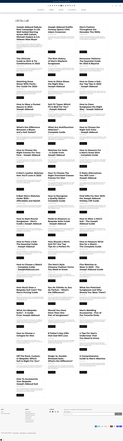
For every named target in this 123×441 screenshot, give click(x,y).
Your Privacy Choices (29, 420)
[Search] (112, 5)
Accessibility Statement (30, 415)
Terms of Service (28, 416)
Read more (21, 51)
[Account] (116, 5)
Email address (67, 411)
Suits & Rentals (72, 9)
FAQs (2, 411)
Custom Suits (40, 9)
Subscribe (118, 413)
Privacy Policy (28, 418)
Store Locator (28, 411)
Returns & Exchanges (5, 413)
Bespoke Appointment (30, 413)
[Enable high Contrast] (1, 440)
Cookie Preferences (29, 421)
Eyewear (51, 9)
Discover (83, 9)
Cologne (61, 9)
